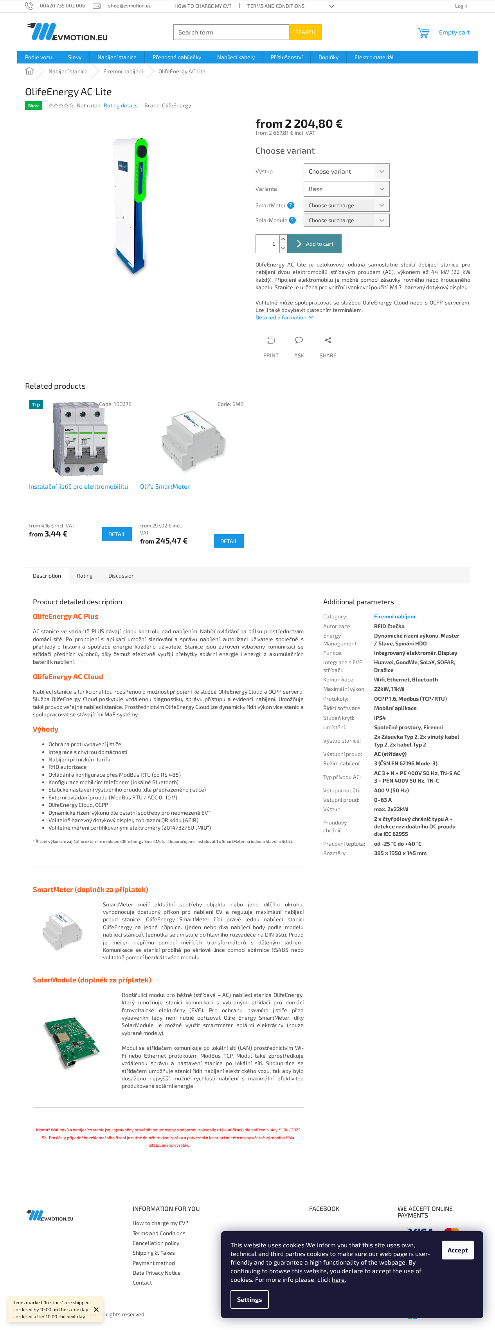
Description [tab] (47, 575)
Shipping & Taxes (154, 1252)
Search (305, 32)
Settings (249, 1299)
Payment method (154, 1262)
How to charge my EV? (203, 6)
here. (339, 1279)
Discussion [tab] (121, 575)
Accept (458, 1250)
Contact (142, 1282)
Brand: (167, 105)
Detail (117, 534)
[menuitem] (38, 57)
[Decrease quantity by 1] (283, 248)
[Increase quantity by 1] (283, 239)
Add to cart (319, 243)
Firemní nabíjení (394, 616)
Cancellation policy (156, 1242)
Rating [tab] (85, 575)
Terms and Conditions (275, 6)
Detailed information (281, 317)
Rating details (121, 105)
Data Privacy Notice (157, 1272)
